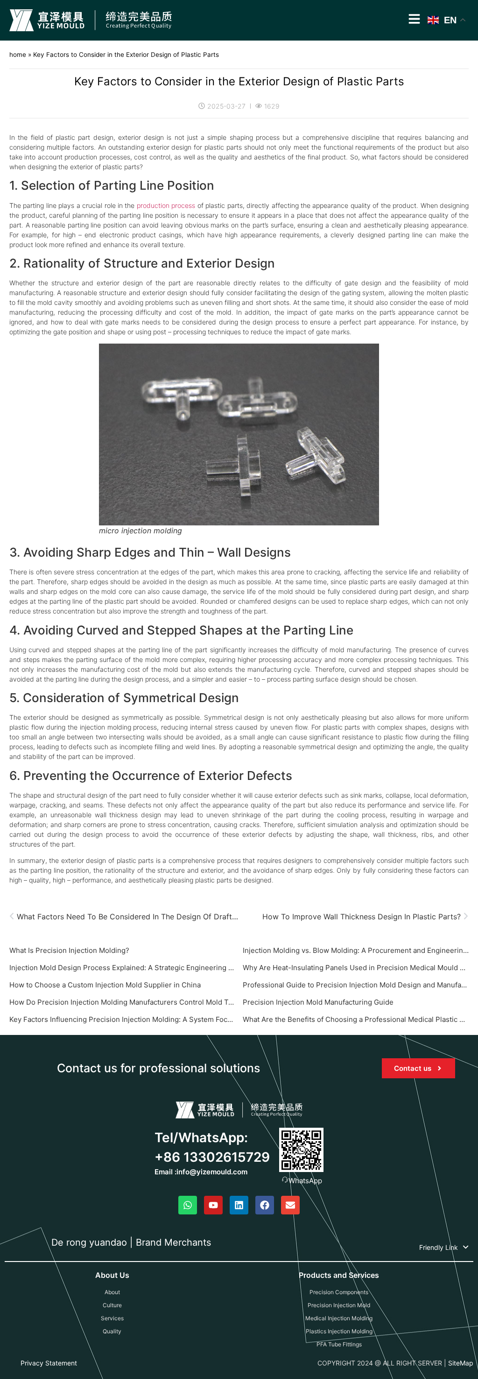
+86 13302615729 (212, 1157)
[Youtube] (213, 1205)
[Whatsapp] (187, 1205)
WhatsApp (305, 1180)
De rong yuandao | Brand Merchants (131, 1242)
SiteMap (460, 1363)
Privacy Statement (49, 1363)
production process (166, 205)
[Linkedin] (239, 1205)
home (17, 54)
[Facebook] (264, 1205)
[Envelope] (290, 1205)
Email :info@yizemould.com (201, 1171)
